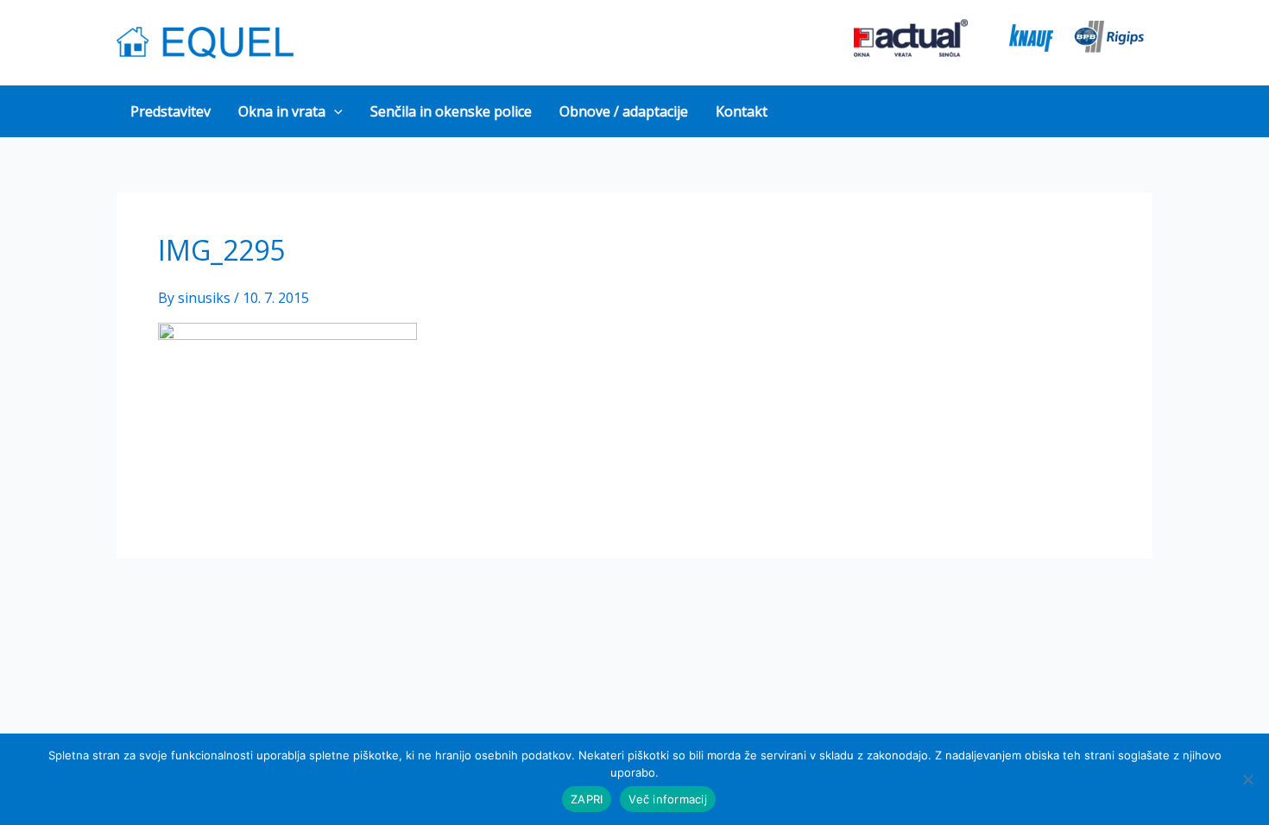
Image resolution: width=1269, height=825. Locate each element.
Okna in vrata (281, 111)
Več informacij (667, 799)
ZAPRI (587, 799)
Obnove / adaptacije (623, 111)
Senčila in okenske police (451, 111)
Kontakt (741, 111)
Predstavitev (170, 111)
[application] (334, 111)
